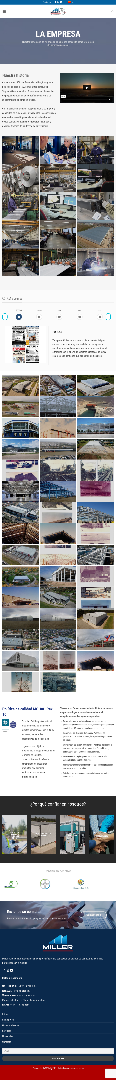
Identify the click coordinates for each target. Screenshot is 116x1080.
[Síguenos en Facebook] (55, 2)
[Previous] (10, 899)
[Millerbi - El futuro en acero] (58, 11)
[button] (4, 11)
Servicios (6, 1042)
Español (70, 2)
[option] (19, 310)
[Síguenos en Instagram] (58, 2)
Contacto (47, 2)
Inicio (5, 1025)
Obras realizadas (10, 1036)
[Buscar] (112, 11)
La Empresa (8, 1031)
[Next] (105, 899)
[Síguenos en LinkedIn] (61, 2)
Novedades (7, 1048)
